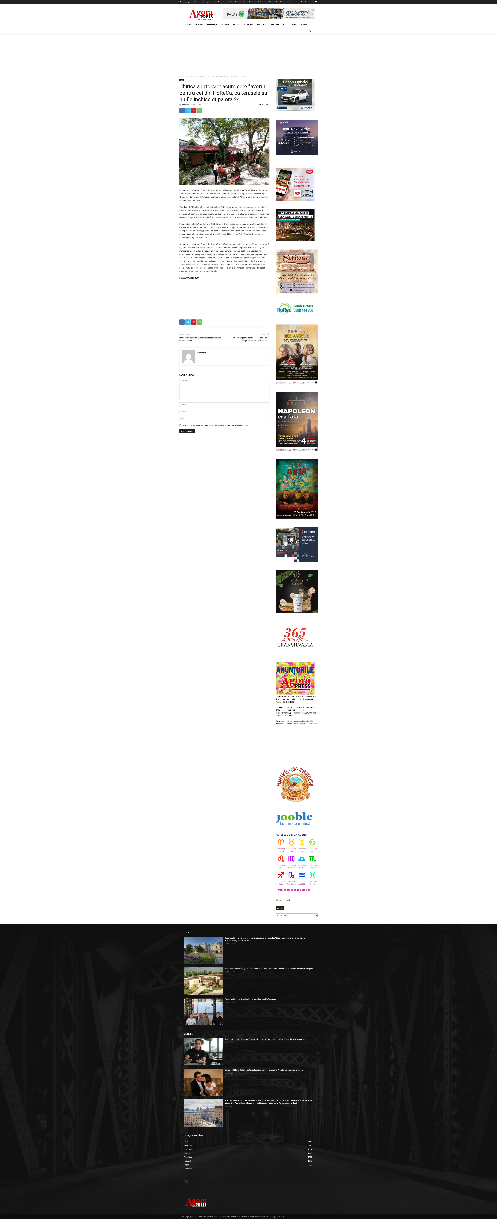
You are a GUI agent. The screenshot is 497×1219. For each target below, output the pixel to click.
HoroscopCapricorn (291, 882)
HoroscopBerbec (280, 849)
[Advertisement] (248, 53)
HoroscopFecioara (291, 866)
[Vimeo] (312, 1)
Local (188, 76)
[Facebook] (301, 1)
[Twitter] (309, 1)
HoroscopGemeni (301, 849)
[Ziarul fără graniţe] (200, 13)
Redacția (185, 104)
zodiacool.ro (303, 889)
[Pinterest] (193, 110)
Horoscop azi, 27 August (291, 834)
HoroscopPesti (312, 882)
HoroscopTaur (291, 849)
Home (181, 76)
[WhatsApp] (199, 110)
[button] (310, 31)
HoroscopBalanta (301, 866)
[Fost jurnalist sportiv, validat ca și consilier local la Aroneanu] (203, 1011)
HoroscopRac (312, 849)
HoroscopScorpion (312, 866)
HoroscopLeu (280, 866)
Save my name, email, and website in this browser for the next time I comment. (215, 425)
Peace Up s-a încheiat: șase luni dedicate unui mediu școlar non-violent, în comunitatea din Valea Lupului (269, 969)
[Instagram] (305, 1)
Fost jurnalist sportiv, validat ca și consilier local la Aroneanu (250, 999)
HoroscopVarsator (301, 882)
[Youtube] (316, 1)
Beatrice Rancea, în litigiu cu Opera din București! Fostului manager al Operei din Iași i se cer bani (265, 1039)
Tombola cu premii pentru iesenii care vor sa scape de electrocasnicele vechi (250, 339)
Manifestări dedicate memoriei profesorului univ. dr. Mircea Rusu (200, 339)
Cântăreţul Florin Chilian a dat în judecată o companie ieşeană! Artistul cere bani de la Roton (264, 1070)
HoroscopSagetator (280, 882)
